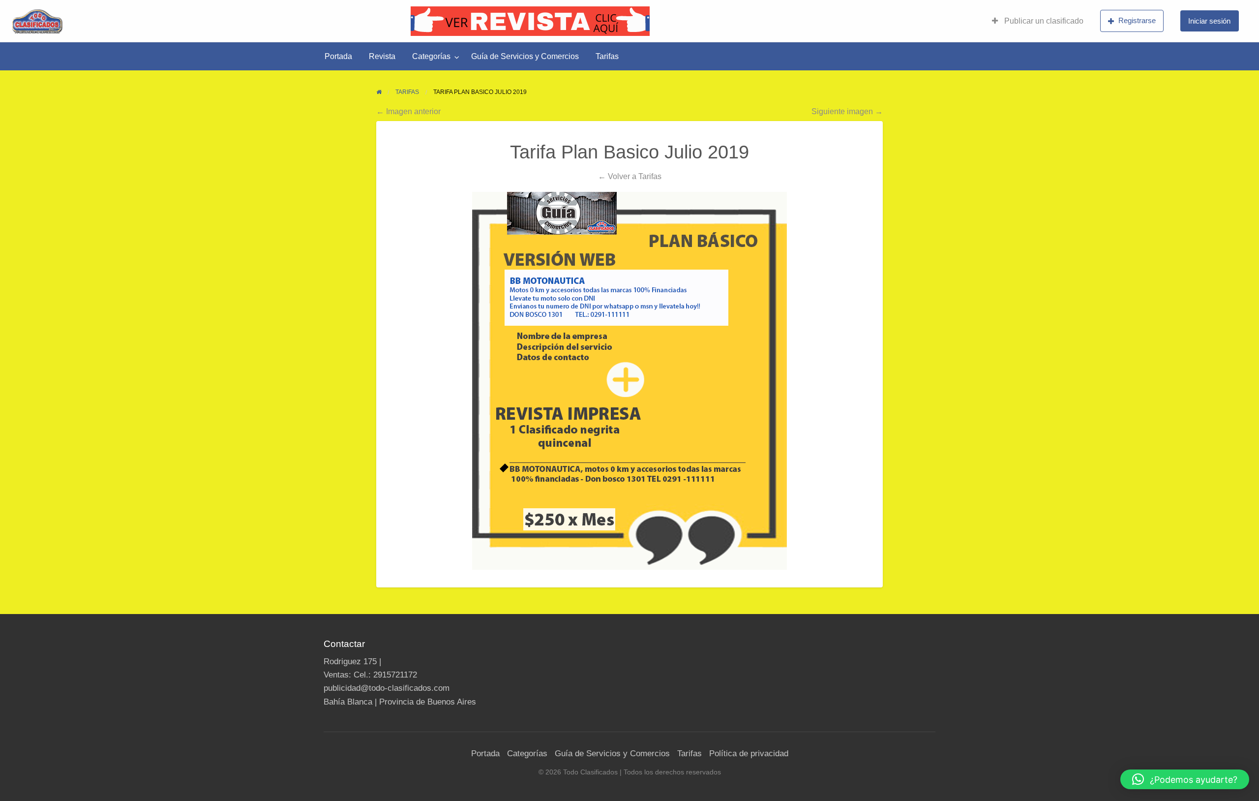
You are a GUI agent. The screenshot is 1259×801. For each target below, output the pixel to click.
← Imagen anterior (408, 111)
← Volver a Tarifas (629, 176)
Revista (382, 56)
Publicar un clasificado (1042, 21)
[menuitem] (1038, 21)
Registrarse (1137, 20)
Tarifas (607, 56)
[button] (1184, 779)
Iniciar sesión (1209, 21)
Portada (338, 56)
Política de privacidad (748, 753)
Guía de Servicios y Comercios (525, 56)
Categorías (431, 56)
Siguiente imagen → (847, 111)
